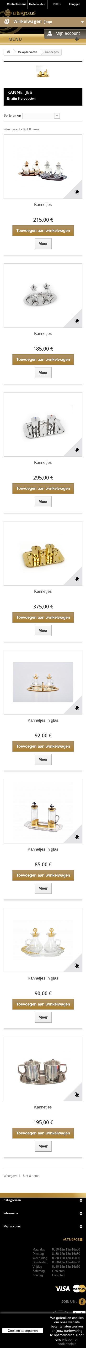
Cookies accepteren (23, 1331)
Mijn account (12, 1226)
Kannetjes (43, 204)
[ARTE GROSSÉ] (20, 13)
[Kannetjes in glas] (43, 682)
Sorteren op (12, 115)
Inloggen (74, 4)
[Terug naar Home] (8, 52)
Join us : (69, 1301)
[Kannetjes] (43, 166)
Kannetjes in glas (43, 720)
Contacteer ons (16, 4)
